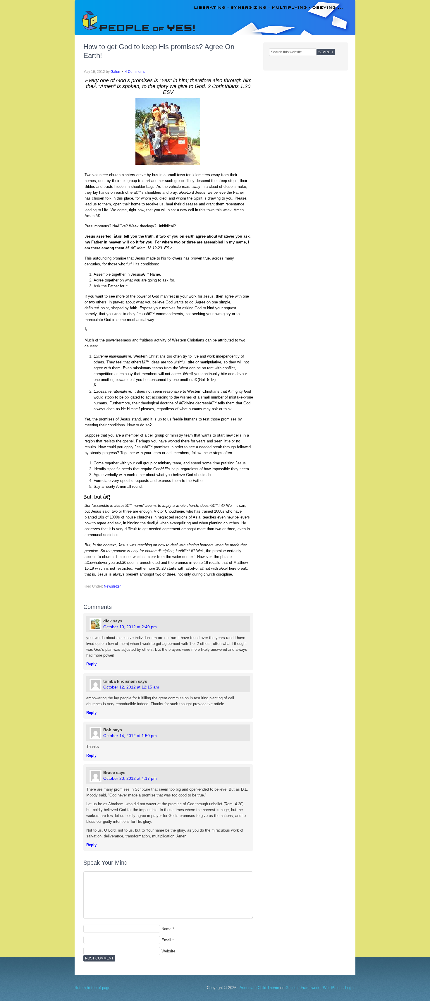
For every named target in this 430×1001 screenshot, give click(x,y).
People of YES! (215, 17)
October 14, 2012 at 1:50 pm (130, 735)
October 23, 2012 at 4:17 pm (130, 778)
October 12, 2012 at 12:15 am (131, 687)
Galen (115, 72)
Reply (91, 664)
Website (168, 951)
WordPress (332, 987)
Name (166, 929)
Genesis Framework (302, 987)
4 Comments (135, 72)
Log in (350, 987)
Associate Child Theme (259, 987)
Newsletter (112, 586)
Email (166, 940)
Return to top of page (92, 987)
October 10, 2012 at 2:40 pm (130, 626)
